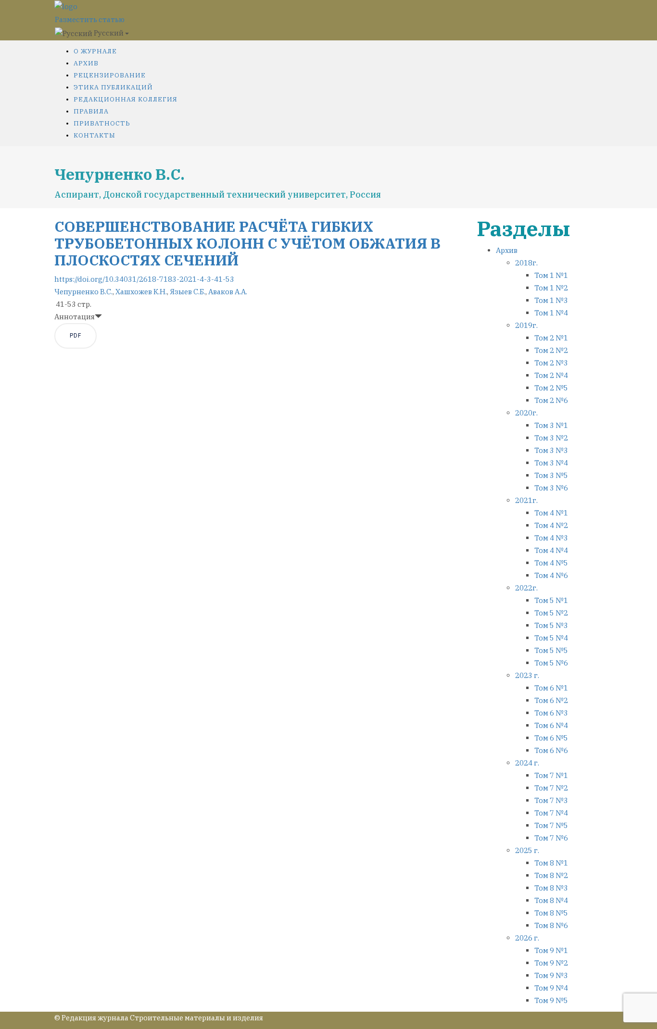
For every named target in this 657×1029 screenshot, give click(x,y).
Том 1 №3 (551, 300)
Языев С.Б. (187, 291)
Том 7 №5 (551, 825)
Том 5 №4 (551, 637)
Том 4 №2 (551, 525)
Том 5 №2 (551, 612)
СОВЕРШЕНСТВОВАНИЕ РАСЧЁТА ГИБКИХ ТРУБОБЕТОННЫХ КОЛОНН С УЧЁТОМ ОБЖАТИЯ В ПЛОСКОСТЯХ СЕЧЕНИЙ (247, 243)
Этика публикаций (113, 87)
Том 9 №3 (551, 975)
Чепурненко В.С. (83, 291)
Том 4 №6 (551, 575)
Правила (91, 111)
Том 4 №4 (551, 550)
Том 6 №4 (551, 725)
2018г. (526, 262)
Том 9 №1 (551, 950)
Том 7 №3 (551, 800)
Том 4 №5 (551, 562)
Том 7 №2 (551, 787)
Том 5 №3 (551, 625)
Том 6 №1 (551, 687)
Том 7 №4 (551, 812)
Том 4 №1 (551, 512)
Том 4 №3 (551, 537)
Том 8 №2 (551, 875)
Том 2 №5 (551, 387)
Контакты (94, 135)
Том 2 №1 (551, 337)
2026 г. (527, 937)
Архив (86, 63)
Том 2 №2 (551, 350)
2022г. (526, 587)
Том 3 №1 (551, 425)
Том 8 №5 (551, 912)
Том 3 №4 (551, 462)
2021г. (526, 500)
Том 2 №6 (551, 400)
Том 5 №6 (551, 662)
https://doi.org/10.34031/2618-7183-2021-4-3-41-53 (144, 279)
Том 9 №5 (551, 1000)
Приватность (102, 123)
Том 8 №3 (551, 887)
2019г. (526, 325)
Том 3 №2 (551, 437)
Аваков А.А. (227, 291)
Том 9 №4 (551, 987)
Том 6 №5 (551, 737)
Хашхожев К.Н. (141, 291)
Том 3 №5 (551, 475)
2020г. (526, 412)
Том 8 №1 (551, 862)
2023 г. (527, 675)
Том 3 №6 (551, 487)
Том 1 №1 (551, 275)
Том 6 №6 (551, 750)
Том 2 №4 (551, 375)
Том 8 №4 (551, 900)
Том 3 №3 (551, 450)
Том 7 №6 (551, 837)
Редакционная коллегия (125, 99)
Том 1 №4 (551, 312)
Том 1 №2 (551, 287)
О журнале (95, 51)
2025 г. (527, 850)
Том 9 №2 (551, 962)
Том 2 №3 (551, 362)
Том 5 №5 (551, 650)
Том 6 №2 (551, 700)
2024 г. (527, 762)
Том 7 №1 (551, 775)
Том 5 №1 (551, 600)
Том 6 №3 (551, 712)
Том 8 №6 (551, 925)
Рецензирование (110, 75)
